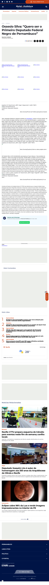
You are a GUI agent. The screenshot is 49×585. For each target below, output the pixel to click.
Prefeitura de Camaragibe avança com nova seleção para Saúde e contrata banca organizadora (24, 320)
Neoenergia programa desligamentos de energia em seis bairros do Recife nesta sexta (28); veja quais (24, 337)
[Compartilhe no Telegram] (43, 41)
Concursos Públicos (24, 11)
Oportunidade (10, 318)
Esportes (14, 11)
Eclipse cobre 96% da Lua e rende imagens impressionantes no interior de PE (23, 506)
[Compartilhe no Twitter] (37, 41)
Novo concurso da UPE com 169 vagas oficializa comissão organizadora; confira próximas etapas (24, 342)
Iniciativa (8, 323)
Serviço (8, 334)
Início (3, 23)
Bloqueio (4, 429)
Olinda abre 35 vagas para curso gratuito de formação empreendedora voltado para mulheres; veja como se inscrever (23, 330)
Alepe (3, 465)
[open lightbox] (9, 69)
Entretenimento (35, 11)
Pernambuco (6, 11)
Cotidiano (43, 11)
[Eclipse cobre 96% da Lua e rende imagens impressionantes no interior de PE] (24, 491)
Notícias (8, 23)
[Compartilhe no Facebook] (35, 41)
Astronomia (5, 503)
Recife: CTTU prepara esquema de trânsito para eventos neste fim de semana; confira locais (23, 434)
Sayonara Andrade (6, 37)
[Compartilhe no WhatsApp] (40, 41)
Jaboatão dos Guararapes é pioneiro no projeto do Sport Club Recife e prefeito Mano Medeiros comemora (26, 325)
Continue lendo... (24, 243)
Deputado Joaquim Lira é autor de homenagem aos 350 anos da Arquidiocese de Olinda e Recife (23, 470)
